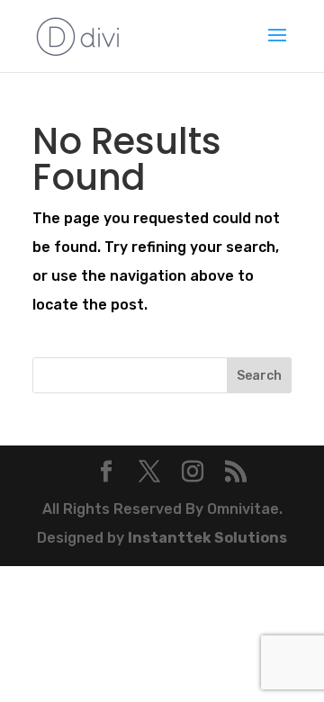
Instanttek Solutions (207, 537)
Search (259, 375)
